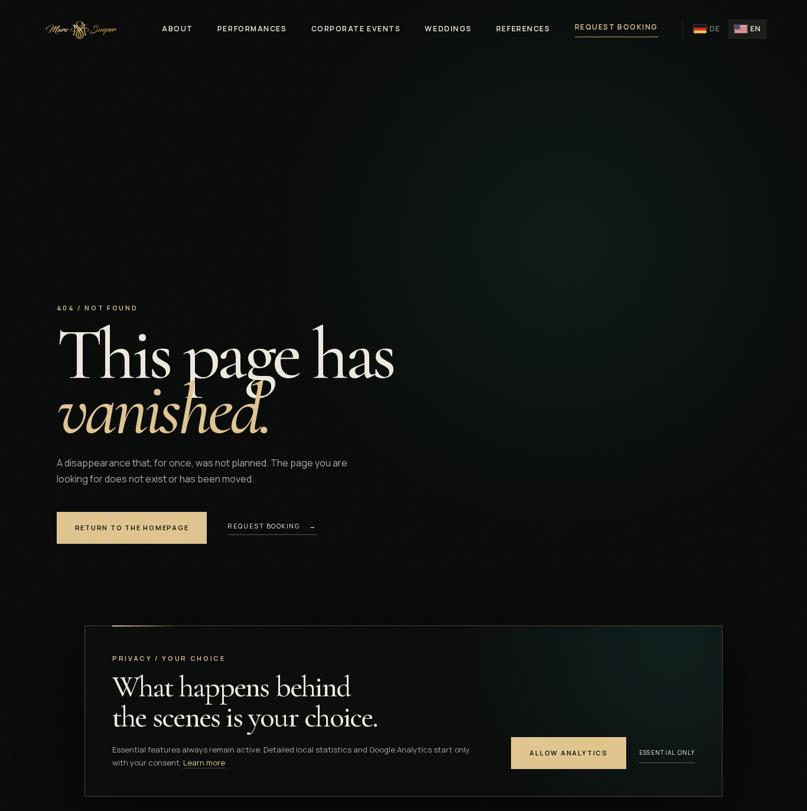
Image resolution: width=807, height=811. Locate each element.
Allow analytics (568, 752)
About (177, 29)
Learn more (204, 762)
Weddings (448, 29)
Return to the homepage (132, 527)
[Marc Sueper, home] (79, 29)
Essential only (667, 752)
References (523, 29)
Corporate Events (356, 29)
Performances (252, 29)
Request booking (616, 27)
